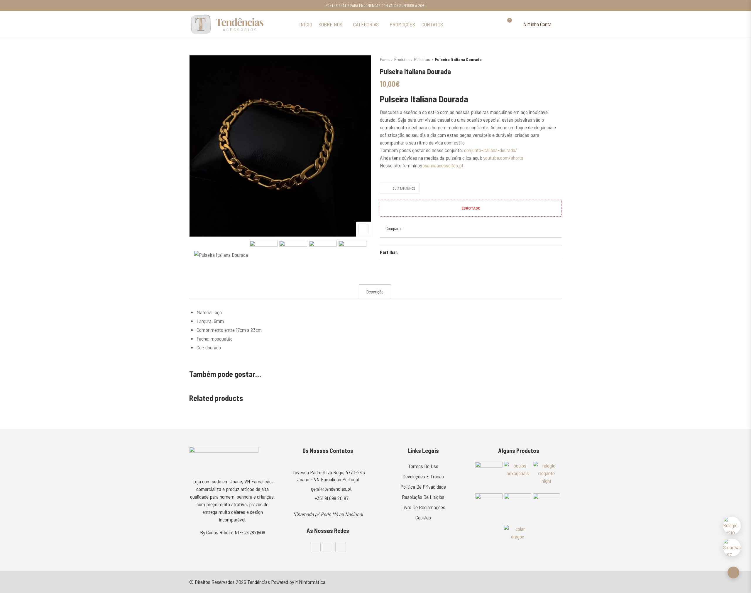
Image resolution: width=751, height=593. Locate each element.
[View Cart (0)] (507, 24)
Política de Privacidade (423, 486)
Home (385, 59)
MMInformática (310, 582)
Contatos (432, 24)
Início (305, 24)
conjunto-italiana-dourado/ (490, 150)
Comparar (393, 228)
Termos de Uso (423, 466)
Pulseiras (422, 59)
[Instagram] (328, 547)
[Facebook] (315, 547)
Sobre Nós (330, 24)
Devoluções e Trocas (423, 476)
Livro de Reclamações (423, 507)
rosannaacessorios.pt (442, 165)
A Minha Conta (537, 24)
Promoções (402, 24)
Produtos (402, 59)
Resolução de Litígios (423, 497)
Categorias (366, 24)
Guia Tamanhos (404, 188)
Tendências (258, 582)
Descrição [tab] (374, 291)
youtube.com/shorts (503, 157)
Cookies (423, 517)
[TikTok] (340, 547)
